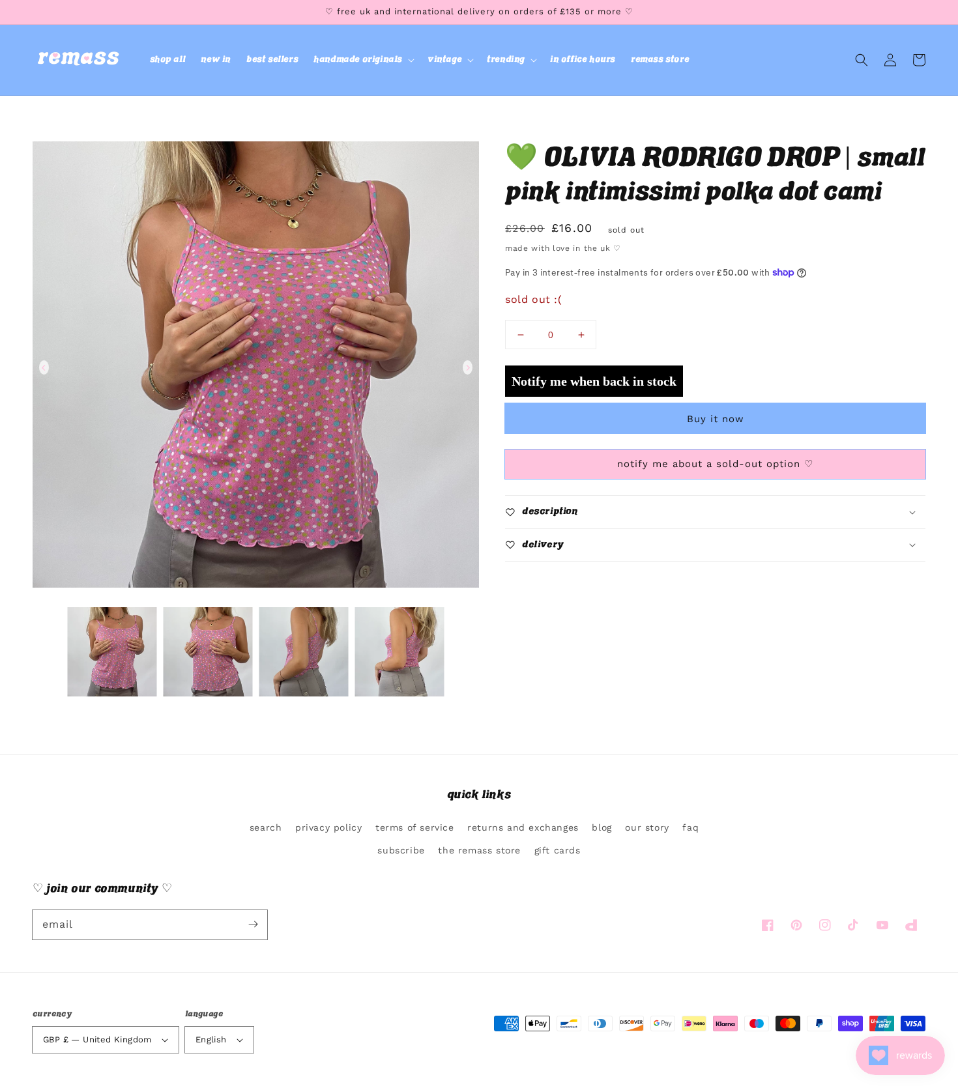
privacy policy (328, 827)
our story (647, 827)
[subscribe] (253, 924)
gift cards (557, 850)
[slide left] (44, 367)
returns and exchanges (523, 827)
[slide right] (467, 367)
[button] (363, 60)
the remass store (479, 850)
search (266, 827)
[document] (256, 367)
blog (601, 827)
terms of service (414, 827)
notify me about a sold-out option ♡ (715, 464)
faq (690, 827)
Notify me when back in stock (594, 381)
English (211, 1039)
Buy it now (715, 419)
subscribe (400, 850)
